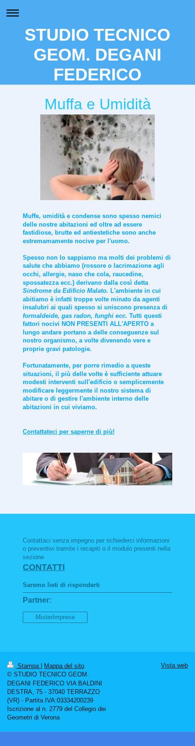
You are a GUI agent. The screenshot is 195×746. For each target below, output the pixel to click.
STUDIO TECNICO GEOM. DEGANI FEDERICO (97, 54)
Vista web (174, 665)
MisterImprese (55, 617)
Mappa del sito (64, 665)
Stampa (28, 665)
